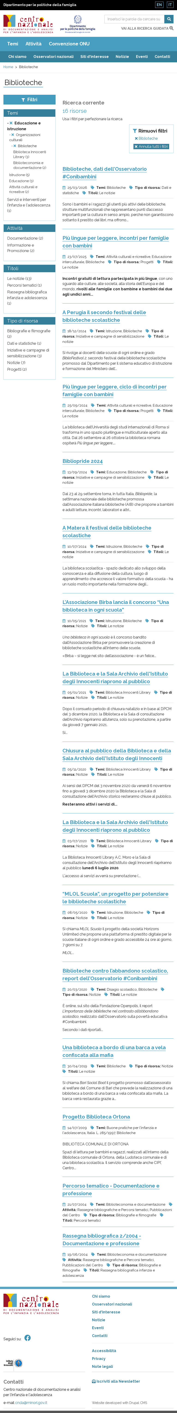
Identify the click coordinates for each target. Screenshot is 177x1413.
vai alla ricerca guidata (145, 28)
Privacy (99, 1358)
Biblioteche (148, 138)
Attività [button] (33, 44)
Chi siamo (17, 56)
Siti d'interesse (94, 56)
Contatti (162, 56)
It (170, 5)
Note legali (102, 1366)
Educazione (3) (21, 181)
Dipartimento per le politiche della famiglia (39, 5)
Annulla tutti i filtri (153, 146)
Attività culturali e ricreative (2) (23, 189)
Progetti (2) (17, 369)
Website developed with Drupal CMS (119, 1403)
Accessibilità (104, 1351)
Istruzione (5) (19, 175)
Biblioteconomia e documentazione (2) (29, 165)
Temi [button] (12, 44)
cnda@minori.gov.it (31, 1402)
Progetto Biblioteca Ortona (96, 1117)
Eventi (142, 56)
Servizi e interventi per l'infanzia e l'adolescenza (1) (28, 205)
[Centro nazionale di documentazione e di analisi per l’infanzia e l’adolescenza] (28, 24)
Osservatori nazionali (53, 56)
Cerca (169, 19)
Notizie (122, 56)
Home (8, 67)
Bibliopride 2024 (82, 461)
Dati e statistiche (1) (24, 343)
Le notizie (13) (19, 278)
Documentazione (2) (25, 238)
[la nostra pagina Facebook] (27, 1338)
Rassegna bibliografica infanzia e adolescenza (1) (27, 298)
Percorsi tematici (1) (24, 285)
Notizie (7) (16, 362)
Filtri (31, 99)
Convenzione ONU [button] (69, 44)
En (159, 5)
